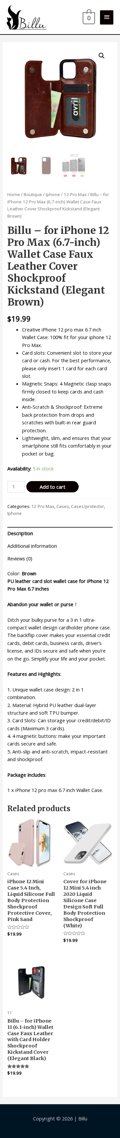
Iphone (53, 194)
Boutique (33, 194)
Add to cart (52, 486)
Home (13, 194)
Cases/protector (87, 506)
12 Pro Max (75, 194)
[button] (102, 56)
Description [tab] (20, 533)
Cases (62, 506)
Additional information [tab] (32, 545)
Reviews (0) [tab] (19, 558)
